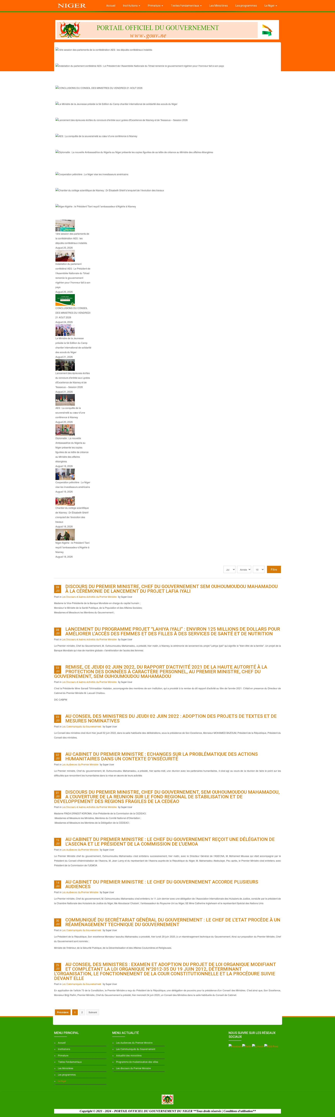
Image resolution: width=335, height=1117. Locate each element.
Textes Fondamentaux (185, 5)
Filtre (274, 569)
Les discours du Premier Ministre (133, 1068)
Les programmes (246, 5)
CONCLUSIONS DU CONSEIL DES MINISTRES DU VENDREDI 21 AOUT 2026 (124, 96)
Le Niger (270, 5)
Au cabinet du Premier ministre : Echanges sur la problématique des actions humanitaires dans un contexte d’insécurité (161, 756)
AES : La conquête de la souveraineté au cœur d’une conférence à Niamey (121, 144)
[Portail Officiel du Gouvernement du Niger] (72, 4)
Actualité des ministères (129, 1055)
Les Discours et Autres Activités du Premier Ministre (89, 597)
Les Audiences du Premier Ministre (80, 764)
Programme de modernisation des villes (137, 1062)
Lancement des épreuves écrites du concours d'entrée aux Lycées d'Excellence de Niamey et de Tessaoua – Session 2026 (165, 128)
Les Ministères (218, 5)
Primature (154, 5)
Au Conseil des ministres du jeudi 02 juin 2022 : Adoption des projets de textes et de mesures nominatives (171, 718)
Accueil (110, 5)
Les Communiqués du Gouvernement (81, 726)
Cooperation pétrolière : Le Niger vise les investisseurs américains (115, 182)
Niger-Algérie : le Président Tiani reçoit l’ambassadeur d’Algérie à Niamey (121, 215)
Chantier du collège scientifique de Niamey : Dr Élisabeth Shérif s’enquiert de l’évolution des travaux (144, 199)
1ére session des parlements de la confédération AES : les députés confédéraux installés (135, 58)
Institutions (130, 5)
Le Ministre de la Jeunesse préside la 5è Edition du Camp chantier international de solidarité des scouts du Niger (156, 112)
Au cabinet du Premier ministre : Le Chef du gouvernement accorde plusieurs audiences (161, 884)
